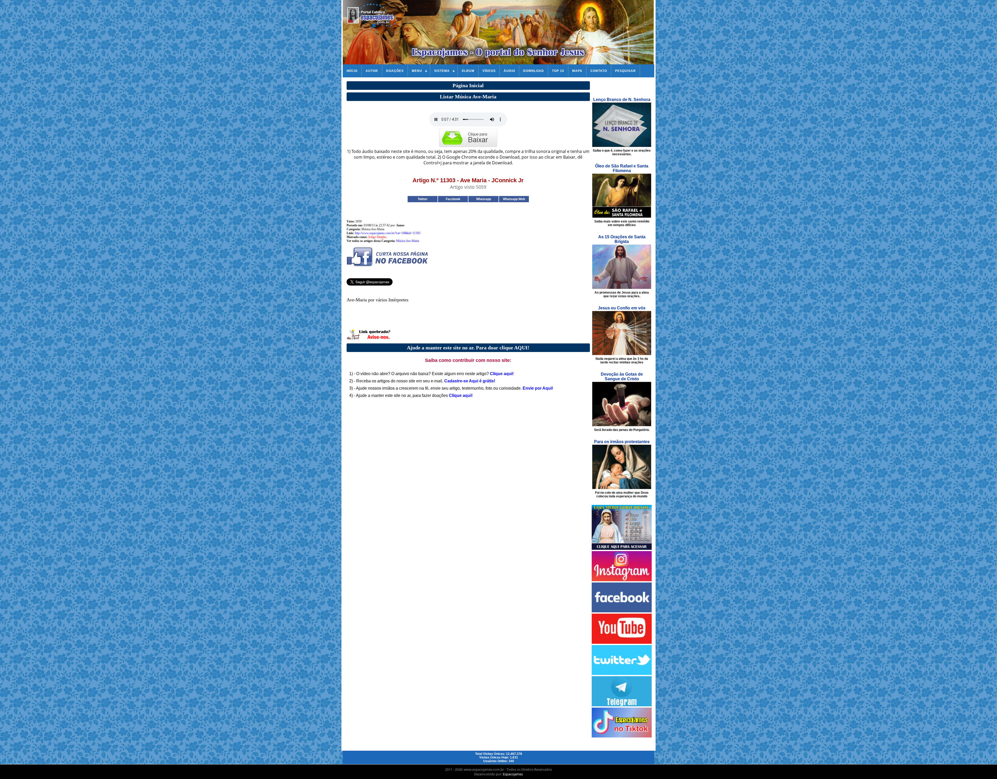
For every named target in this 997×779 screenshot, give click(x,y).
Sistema (442, 71)
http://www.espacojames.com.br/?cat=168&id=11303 (387, 233)
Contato (598, 71)
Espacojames (513, 774)
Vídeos (489, 71)
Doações (395, 71)
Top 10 (558, 71)
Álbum (468, 71)
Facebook (453, 199)
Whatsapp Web (514, 199)
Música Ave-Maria (407, 241)
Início (352, 71)
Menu (417, 71)
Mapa (577, 71)
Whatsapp (483, 199)
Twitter (423, 199)
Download (533, 71)
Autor (372, 71)
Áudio (509, 71)
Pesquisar (625, 71)
